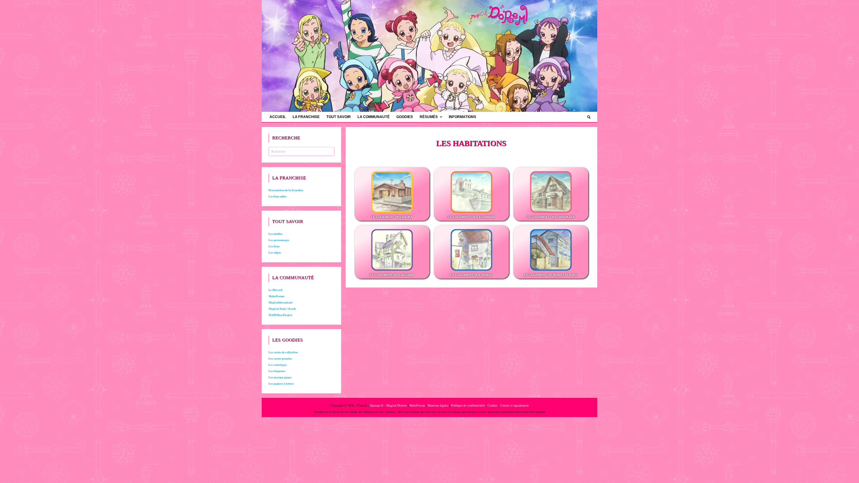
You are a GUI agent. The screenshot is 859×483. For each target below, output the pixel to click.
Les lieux (274, 246)
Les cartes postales (280, 358)
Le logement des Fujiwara (471, 217)
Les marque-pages (279, 377)
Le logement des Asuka (392, 217)
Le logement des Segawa (392, 275)
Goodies (404, 117)
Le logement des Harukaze (551, 217)
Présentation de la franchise (285, 190)
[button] (430, 117)
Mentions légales (438, 405)
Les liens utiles (277, 196)
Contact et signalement (514, 405)
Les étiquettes (276, 371)
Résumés (429, 117)
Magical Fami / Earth (282, 308)
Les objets (274, 252)
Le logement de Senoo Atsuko (551, 275)
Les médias (275, 233)
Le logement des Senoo (471, 275)
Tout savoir (338, 117)
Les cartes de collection (283, 352)
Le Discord (275, 290)
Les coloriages (277, 364)
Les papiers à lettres (281, 383)
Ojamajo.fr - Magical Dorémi (388, 405)
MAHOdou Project (280, 315)
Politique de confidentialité (468, 405)
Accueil (278, 117)
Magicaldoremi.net (280, 302)
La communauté (373, 117)
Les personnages (278, 240)
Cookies (492, 405)
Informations (462, 117)
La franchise (306, 117)
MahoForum (276, 296)
